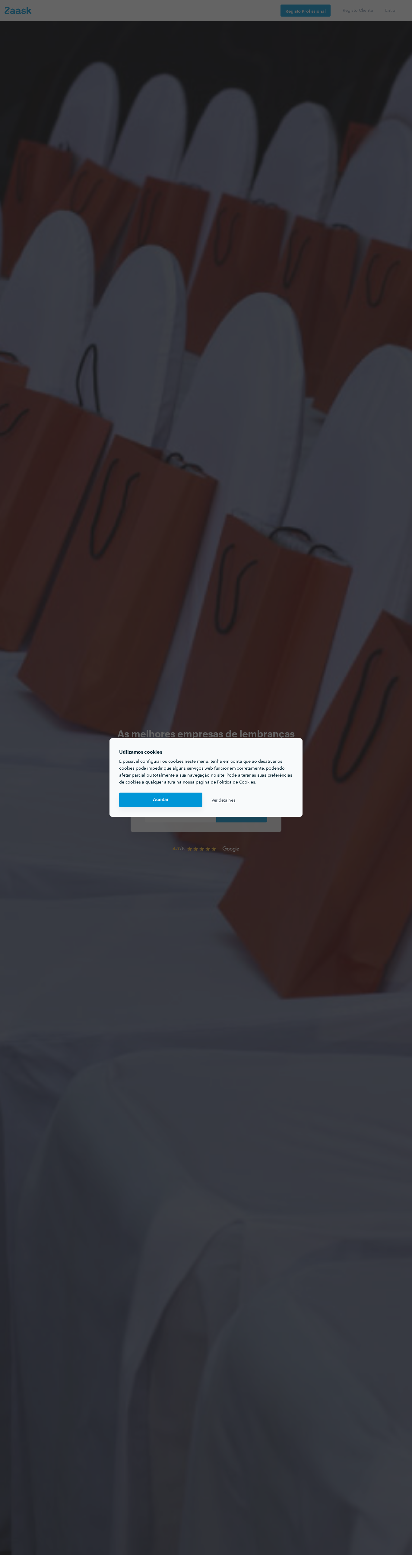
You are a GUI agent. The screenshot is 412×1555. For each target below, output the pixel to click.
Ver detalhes (223, 800)
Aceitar (161, 799)
